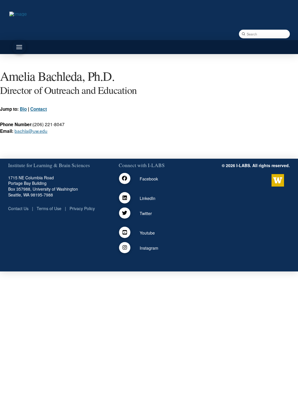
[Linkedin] (124, 197)
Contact (38, 109)
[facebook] (124, 178)
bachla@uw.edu (31, 131)
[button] (19, 47)
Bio (23, 109)
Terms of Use (49, 208)
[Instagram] (124, 247)
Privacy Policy (82, 208)
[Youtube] (124, 232)
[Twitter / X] (124, 213)
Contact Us (18, 208)
